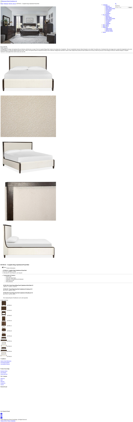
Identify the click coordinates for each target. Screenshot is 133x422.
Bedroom (6, 3)
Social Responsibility (5, 362)
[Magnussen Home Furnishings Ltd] (9, 1)
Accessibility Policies (5, 364)
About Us (3, 378)
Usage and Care (4, 374)
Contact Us (3, 383)
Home (2, 3)
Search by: (117, 5)
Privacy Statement (11, 420)
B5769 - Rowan (12, 3)
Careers (2, 384)
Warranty (3, 381)
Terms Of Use (4, 420)
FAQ (2, 380)
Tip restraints (3, 372)
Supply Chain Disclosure (6, 361)
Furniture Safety (4, 371)
